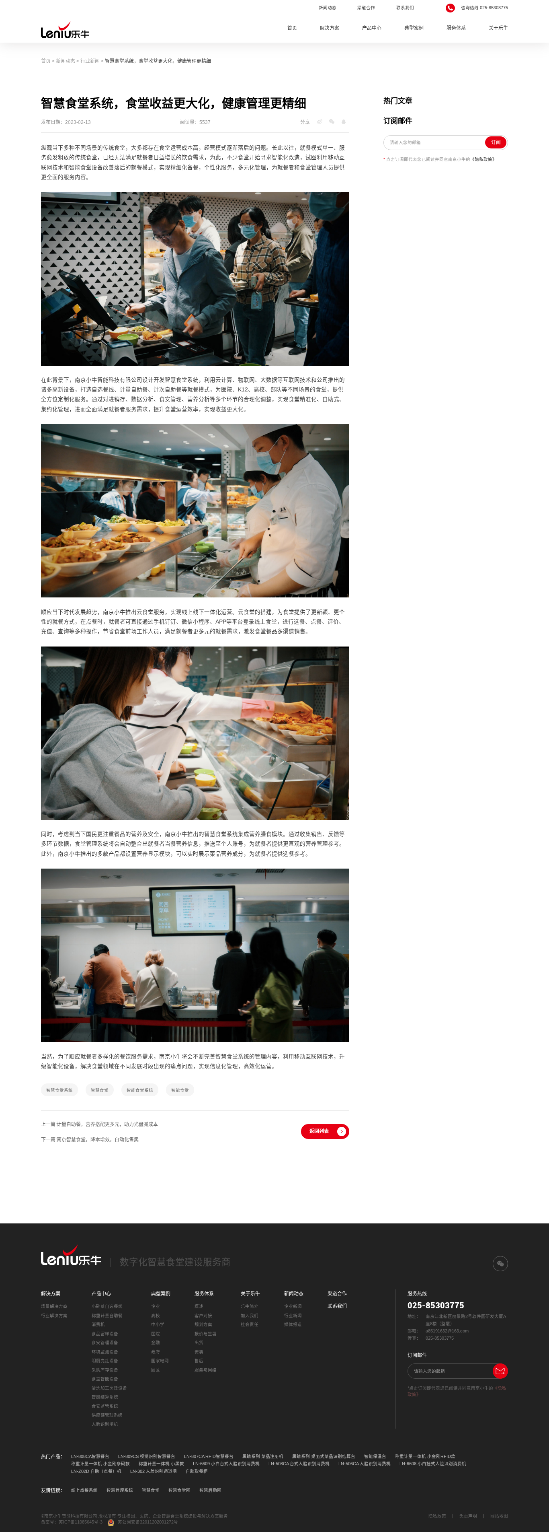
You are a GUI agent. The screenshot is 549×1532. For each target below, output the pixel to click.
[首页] (65, 29)
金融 (155, 1342)
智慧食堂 (151, 1490)
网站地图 (499, 1515)
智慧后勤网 (210, 1490)
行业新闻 (90, 61)
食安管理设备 (105, 1342)
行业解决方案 (54, 1315)
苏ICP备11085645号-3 (80, 1522)
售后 (199, 1360)
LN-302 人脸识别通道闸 (153, 1471)
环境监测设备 (105, 1351)
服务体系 (456, 28)
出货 (199, 1342)
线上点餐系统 (84, 1490)
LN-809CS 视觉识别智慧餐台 (146, 1456)
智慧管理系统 (120, 1490)
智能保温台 (375, 1456)
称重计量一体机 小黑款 (161, 1463)
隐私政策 (437, 1515)
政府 (155, 1351)
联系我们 (405, 7)
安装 (199, 1351)
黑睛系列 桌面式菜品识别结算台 (323, 1456)
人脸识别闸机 (105, 1424)
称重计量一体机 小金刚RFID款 (425, 1456)
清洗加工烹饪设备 (109, 1388)
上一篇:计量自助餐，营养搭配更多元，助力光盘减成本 (99, 1124)
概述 (199, 1306)
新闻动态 (327, 7)
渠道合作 (366, 7)
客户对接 (203, 1315)
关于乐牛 (498, 28)
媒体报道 (293, 1324)
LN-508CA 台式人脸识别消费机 (299, 1463)
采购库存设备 (105, 1369)
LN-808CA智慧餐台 (90, 1456)
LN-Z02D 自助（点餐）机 (96, 1471)
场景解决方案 (54, 1306)
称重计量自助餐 (107, 1315)
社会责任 (249, 1324)
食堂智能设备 (105, 1378)
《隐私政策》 (483, 159)
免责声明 (468, 1515)
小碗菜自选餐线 (107, 1306)
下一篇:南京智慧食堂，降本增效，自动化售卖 (90, 1140)
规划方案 (203, 1324)
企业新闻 (293, 1306)
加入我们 (249, 1315)
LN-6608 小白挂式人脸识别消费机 (432, 1463)
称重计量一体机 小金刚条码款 (100, 1463)
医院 (155, 1333)
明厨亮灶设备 (105, 1360)
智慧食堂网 (179, 1490)
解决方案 (329, 28)
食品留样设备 (105, 1333)
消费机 (98, 1324)
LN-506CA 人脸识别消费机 (364, 1463)
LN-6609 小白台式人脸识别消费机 (226, 1463)
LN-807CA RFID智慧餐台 (209, 1456)
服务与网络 (206, 1369)
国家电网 (160, 1360)
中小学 (157, 1324)
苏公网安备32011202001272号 (148, 1522)
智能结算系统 (105, 1396)
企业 (155, 1306)
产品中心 (371, 28)
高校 (155, 1315)
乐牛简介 (249, 1306)
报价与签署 (206, 1333)
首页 (292, 28)
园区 (155, 1369)
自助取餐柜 (197, 1471)
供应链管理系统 (107, 1415)
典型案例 (414, 28)
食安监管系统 (105, 1406)
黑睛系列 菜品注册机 (262, 1456)
